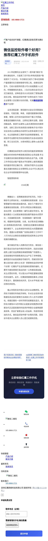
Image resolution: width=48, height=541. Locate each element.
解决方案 (9, 459)
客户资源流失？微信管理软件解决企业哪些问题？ (13, 356)
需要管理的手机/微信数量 (16, 520)
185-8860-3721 (11, 483)
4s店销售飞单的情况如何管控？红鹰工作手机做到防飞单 (35, 357)
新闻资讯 (9, 467)
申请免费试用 (24, 391)
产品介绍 (9, 456)
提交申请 (24, 534)
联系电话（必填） (13, 509)
